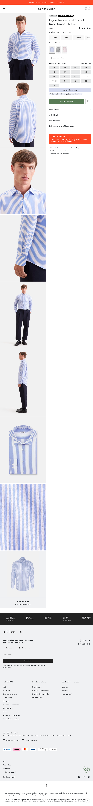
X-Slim (54, 37)
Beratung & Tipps (39, 682)
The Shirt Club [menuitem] (7, 708)
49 (84, 76)
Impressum (6, 768)
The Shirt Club (85, 644)
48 (75, 76)
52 (75, 81)
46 (54, 76)
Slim (66, 37)
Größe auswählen (66, 101)
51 (65, 81)
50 (53, 81)
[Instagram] (84, 777)
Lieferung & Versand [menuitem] (10, 694)
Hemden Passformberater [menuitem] (41, 690)
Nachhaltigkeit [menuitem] (67, 694)
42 (54, 72)
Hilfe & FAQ (8, 682)
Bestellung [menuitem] (6, 690)
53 (86, 81)
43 (65, 72)
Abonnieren (28, 661)
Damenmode (10, 648)
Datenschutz (7, 765)
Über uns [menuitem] (65, 687)
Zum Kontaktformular (12, 740)
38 (54, 67)
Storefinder (86, 640)
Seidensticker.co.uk (9, 772)
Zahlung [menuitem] (6, 701)
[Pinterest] (89, 777)
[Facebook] (79, 777)
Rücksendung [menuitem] (7, 698)
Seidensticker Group (70, 682)
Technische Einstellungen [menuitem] (11, 715)
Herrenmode (26, 648)
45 (86, 72)
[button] (23, 604)
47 (65, 76)
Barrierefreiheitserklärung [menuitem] (11, 719)
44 (75, 72)
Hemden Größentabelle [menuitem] (40, 694)
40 (75, 67)
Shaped (78, 37)
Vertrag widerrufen (31, 740)
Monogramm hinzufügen (60, 58)
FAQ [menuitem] (4, 687)
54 (54, 85)
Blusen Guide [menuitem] (37, 698)
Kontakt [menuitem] (5, 712)
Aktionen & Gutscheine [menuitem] (11, 705)
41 (86, 67)
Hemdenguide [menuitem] (37, 687)
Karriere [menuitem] (65, 690)
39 (65, 67)
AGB (4, 761)
